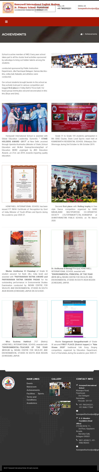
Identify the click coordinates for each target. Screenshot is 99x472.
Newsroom (31, 387)
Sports (41, 393)
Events (30, 383)
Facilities (31, 393)
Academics (32, 403)
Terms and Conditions (31, 398)
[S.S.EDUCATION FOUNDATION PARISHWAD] (12, 8)
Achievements (91, 34)
